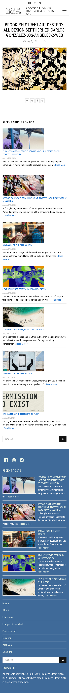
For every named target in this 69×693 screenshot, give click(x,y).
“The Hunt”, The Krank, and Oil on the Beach (23, 330)
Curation (7, 638)
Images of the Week (13, 624)
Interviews (8, 617)
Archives (7, 645)
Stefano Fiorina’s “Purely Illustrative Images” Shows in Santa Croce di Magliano (52, 507)
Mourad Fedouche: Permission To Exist (21, 414)
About (6, 610)
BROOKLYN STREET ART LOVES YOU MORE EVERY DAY (40, 11)
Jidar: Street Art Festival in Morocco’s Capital (25, 289)
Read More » (10, 215)
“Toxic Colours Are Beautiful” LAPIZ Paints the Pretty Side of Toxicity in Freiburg (52, 480)
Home (6, 603)
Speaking (7, 652)
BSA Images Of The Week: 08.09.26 (17, 373)
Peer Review (9, 631)
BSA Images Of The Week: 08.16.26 (17, 245)
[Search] (62, 439)
